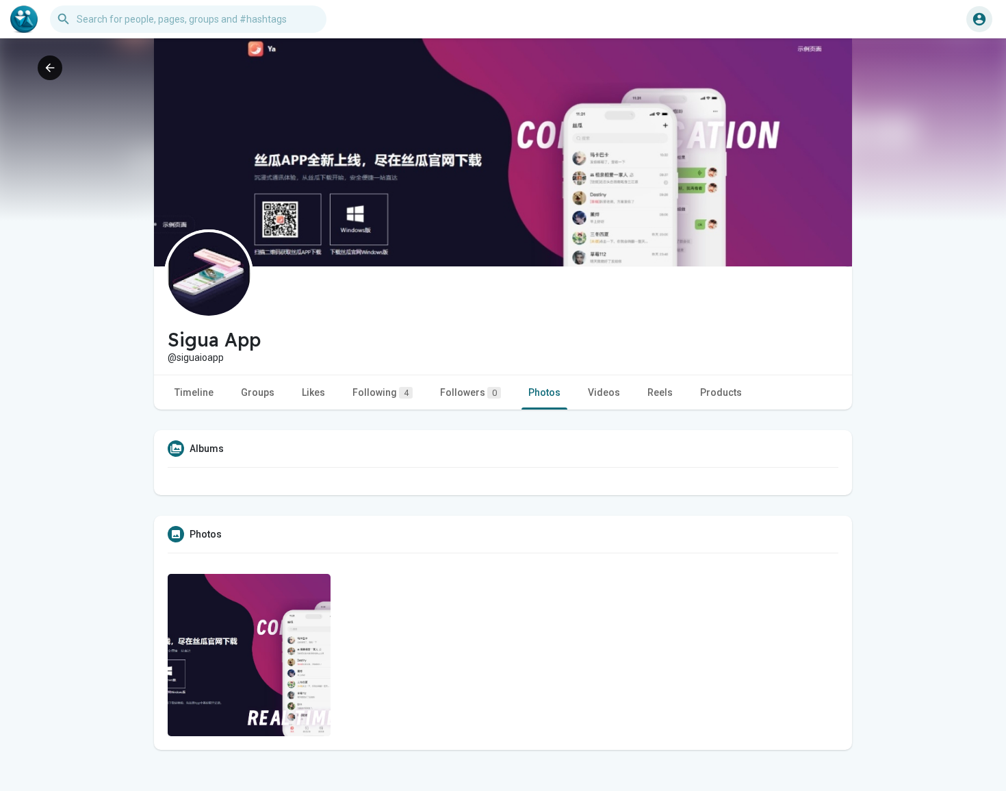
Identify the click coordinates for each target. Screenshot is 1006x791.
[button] (979, 19)
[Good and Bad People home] (24, 19)
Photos (544, 392)
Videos (604, 392)
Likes (313, 392)
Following (380, 392)
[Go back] (50, 67)
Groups (257, 392)
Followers (468, 392)
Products (721, 392)
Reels (660, 392)
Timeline (194, 392)
